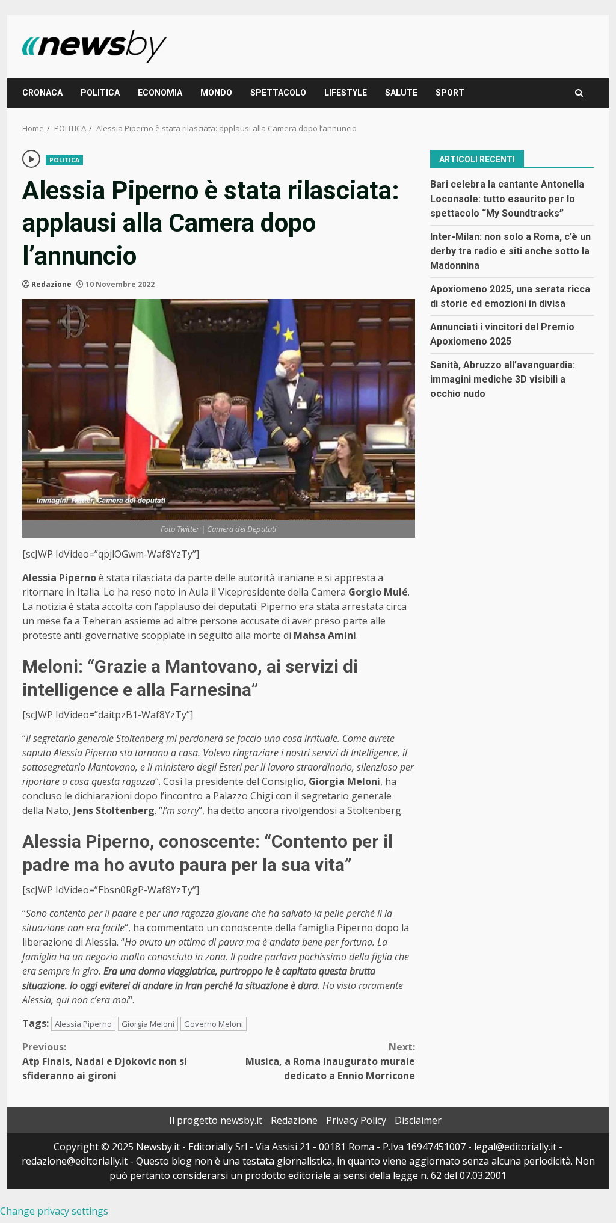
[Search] (579, 93)
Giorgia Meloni (148, 1023)
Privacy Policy (356, 1120)
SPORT (450, 92)
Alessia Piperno (83, 1023)
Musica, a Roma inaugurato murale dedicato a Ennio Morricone (329, 1061)
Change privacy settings (54, 1211)
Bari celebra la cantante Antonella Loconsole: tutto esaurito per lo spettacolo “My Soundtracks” (507, 199)
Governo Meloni (213, 1023)
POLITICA (100, 92)
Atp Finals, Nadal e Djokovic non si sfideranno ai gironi (104, 1061)
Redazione (51, 284)
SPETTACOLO (278, 92)
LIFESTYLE (345, 92)
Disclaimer (418, 1120)
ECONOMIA (160, 92)
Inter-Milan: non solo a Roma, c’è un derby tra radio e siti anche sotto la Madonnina (510, 251)
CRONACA (42, 92)
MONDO (216, 92)
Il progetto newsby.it (215, 1120)
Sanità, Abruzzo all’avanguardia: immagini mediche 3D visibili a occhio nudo (502, 379)
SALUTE (401, 92)
